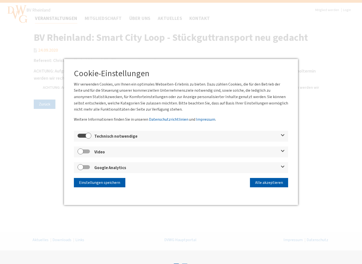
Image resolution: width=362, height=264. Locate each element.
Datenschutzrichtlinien (168, 119)
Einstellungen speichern (99, 182)
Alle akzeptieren (269, 182)
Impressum (205, 119)
